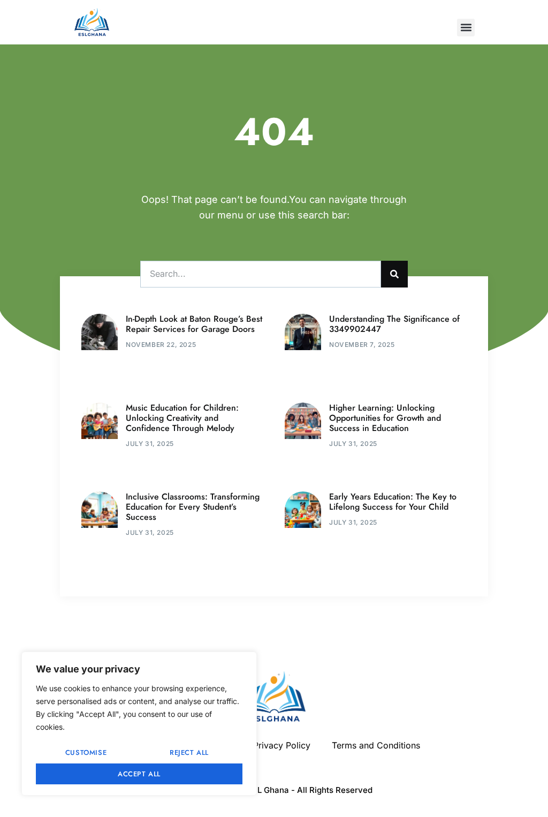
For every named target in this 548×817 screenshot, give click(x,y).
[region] (139, 724)
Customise (85, 752)
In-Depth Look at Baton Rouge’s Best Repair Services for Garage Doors (194, 324)
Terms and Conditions (376, 745)
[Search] (394, 274)
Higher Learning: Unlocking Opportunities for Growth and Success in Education (385, 418)
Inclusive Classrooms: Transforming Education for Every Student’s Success (193, 506)
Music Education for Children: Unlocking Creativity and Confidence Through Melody (182, 418)
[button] (466, 27)
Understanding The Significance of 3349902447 (394, 324)
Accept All (139, 774)
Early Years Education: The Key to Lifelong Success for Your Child (392, 501)
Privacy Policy (281, 745)
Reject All (189, 752)
